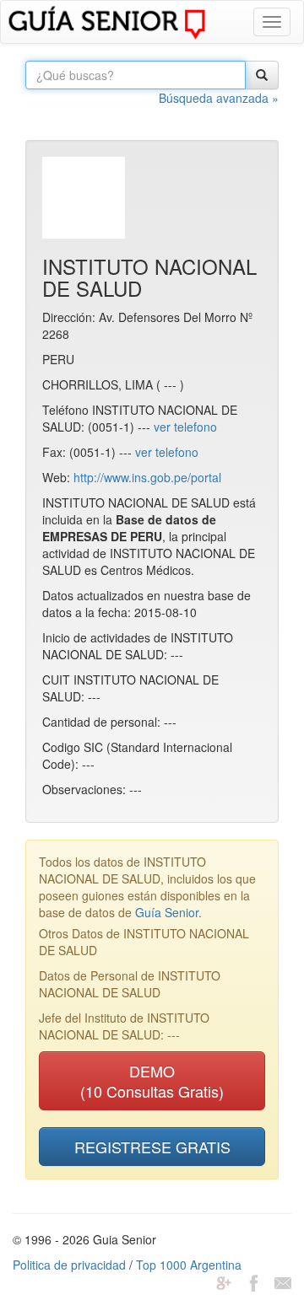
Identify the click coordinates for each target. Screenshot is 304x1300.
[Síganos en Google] (223, 1281)
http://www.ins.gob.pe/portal (147, 477)
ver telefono (185, 426)
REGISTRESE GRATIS (152, 1147)
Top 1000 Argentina (189, 1264)
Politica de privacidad (69, 1264)
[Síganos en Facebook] (253, 1281)
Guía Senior (166, 912)
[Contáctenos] (282, 1281)
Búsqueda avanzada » (219, 97)
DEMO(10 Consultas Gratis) (152, 1081)
